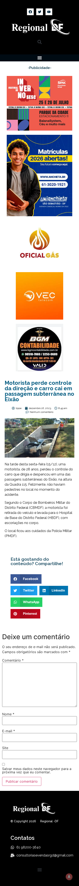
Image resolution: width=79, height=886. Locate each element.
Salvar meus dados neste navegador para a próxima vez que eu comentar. (36, 770)
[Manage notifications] (69, 876)
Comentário (13, 660)
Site (5, 748)
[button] (39, 42)
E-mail (8, 731)
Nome (8, 714)
